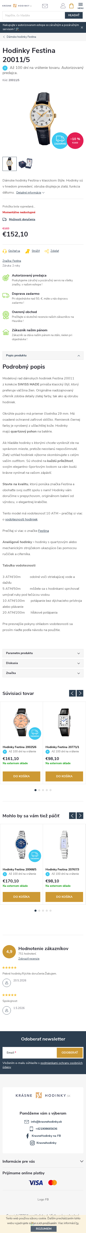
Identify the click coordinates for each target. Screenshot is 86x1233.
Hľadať (74, 15)
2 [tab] (39, 790)
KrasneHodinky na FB (46, 1136)
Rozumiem (44, 1229)
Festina (43, 531)
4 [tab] (47, 790)
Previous (72, 693)
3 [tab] (43, 790)
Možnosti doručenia (22, 219)
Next (80, 693)
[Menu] (80, 5)
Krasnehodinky (46, 1143)
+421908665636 (46, 1129)
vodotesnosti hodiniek (21, 519)
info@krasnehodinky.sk (46, 1122)
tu (77, 1223)
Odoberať (70, 1053)
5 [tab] (50, 790)
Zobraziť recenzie (28, 959)
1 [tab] (35, 790)
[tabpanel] (21, 743)
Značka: (12, 261)
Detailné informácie (28, 193)
